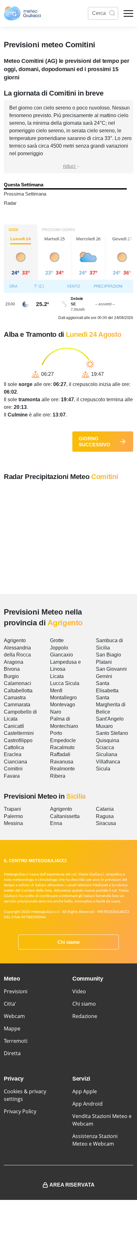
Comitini (13, 768)
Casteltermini (19, 733)
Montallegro (63, 697)
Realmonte (62, 768)
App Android (87, 1103)
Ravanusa (61, 761)
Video (79, 991)
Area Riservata (72, 1185)
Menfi (56, 690)
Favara (12, 776)
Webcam (14, 1016)
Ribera (57, 776)
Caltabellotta (18, 690)
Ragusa (105, 816)
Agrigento (15, 640)
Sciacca (105, 747)
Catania (105, 809)
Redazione (84, 1016)
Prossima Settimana (25, 193)
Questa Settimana (23, 184)
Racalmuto (62, 747)
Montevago (62, 704)
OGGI (13, 230)
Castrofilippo (18, 740)
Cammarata (17, 704)
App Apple (84, 1091)
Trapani (12, 809)
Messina (13, 823)
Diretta (12, 1053)
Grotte (57, 640)
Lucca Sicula (64, 683)
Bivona (12, 669)
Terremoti (15, 1040)
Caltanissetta (65, 816)
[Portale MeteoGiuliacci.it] (22, 13)
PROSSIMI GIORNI (58, 230)
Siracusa (106, 823)
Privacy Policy (20, 1111)
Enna (56, 823)
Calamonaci (17, 683)
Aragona (13, 662)
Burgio (11, 676)
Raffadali (60, 754)
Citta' (10, 1003)
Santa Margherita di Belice (111, 705)
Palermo (13, 816)
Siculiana (106, 754)
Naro (55, 712)
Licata (57, 676)
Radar (10, 203)
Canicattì (14, 726)
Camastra (15, 697)
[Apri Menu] (128, 13)
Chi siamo (68, 942)
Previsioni (15, 991)
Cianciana (15, 761)
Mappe (12, 1028)
